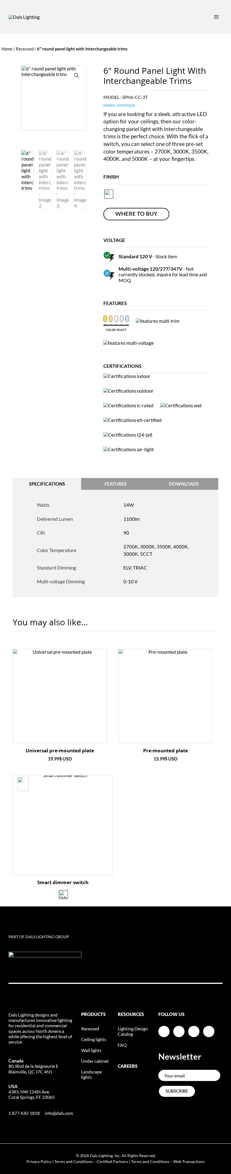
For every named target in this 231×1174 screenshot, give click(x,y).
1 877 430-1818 (24, 1113)
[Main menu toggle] (216, 17)
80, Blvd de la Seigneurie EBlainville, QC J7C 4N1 (33, 1066)
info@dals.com (59, 1113)
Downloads (184, 483)
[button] (77, 75)
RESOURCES (131, 1014)
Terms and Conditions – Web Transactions (168, 1161)
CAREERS (127, 1066)
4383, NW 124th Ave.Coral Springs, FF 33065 (31, 1092)
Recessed (25, 48)
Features (115, 483)
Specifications (47, 483)
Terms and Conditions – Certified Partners (91, 1161)
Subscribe (177, 1091)
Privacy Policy (39, 1161)
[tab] (47, 484)
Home (6, 48)
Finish (111, 177)
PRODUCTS (93, 1014)
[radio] (109, 194)
